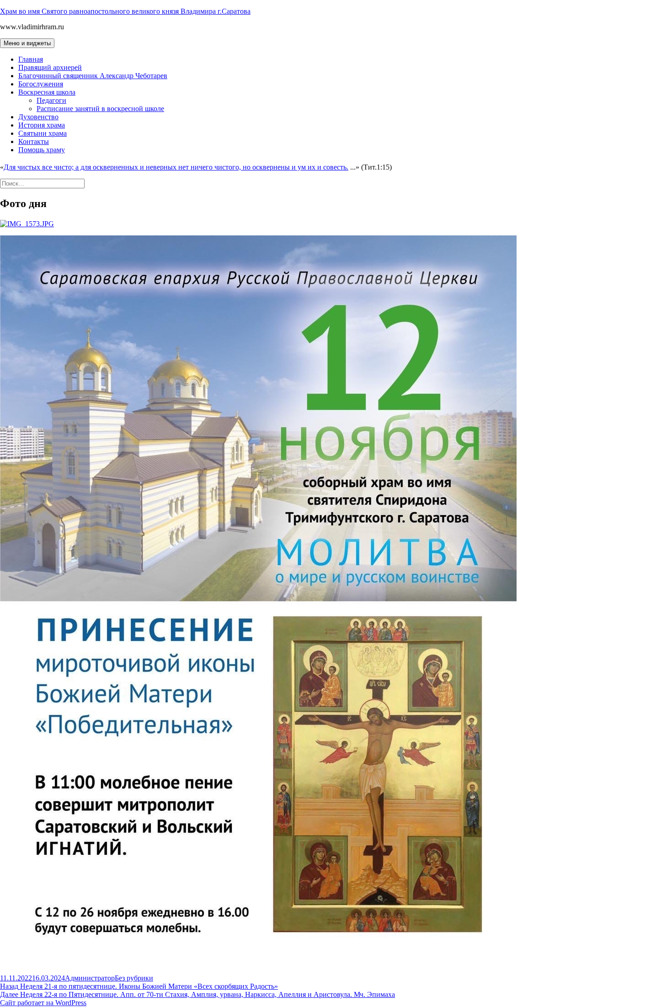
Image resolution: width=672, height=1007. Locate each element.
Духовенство (38, 117)
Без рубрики (134, 978)
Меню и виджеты (27, 43)
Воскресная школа (46, 92)
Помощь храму (41, 150)
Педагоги (51, 100)
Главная (30, 59)
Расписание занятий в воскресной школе (100, 108)
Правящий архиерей (50, 67)
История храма (41, 125)
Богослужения (40, 84)
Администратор (90, 978)
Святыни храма (42, 133)
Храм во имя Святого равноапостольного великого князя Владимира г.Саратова (125, 11)
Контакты (33, 141)
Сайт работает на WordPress (43, 1003)
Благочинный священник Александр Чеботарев (92, 76)
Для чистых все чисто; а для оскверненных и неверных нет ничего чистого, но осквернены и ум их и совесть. (176, 167)
